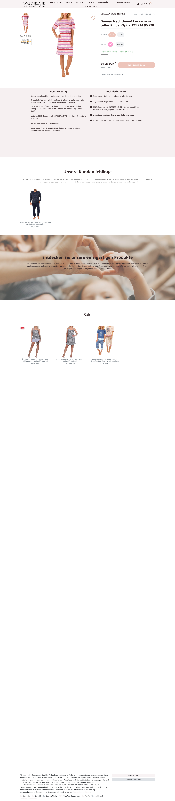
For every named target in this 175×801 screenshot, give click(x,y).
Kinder (91, 2)
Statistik (38, 796)
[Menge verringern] (107, 58)
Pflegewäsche (104, 2)
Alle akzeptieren (133, 775)
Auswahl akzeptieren (133, 780)
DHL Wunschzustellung (71, 796)
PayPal (87, 796)
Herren (79, 2)
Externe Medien (52, 796)
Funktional (99, 796)
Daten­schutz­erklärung (81, 792)
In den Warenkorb (136, 65)
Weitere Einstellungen (28, 798)
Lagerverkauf (56, 2)
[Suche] (142, 4)
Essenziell (26, 796)
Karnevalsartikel (123, 2)
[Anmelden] (138, 4)
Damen (69, 2)
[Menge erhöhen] (107, 56)
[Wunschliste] (145, 4)
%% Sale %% (90, 6)
